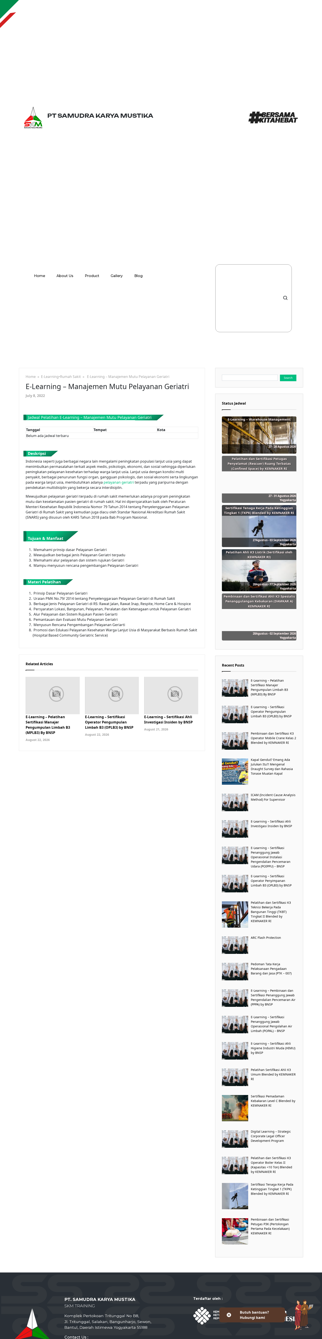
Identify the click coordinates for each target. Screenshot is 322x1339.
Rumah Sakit (70, 377)
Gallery (117, 276)
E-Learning (50, 377)
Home (39, 276)
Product (92, 276)
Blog (138, 276)
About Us (65, 276)
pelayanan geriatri (119, 482)
